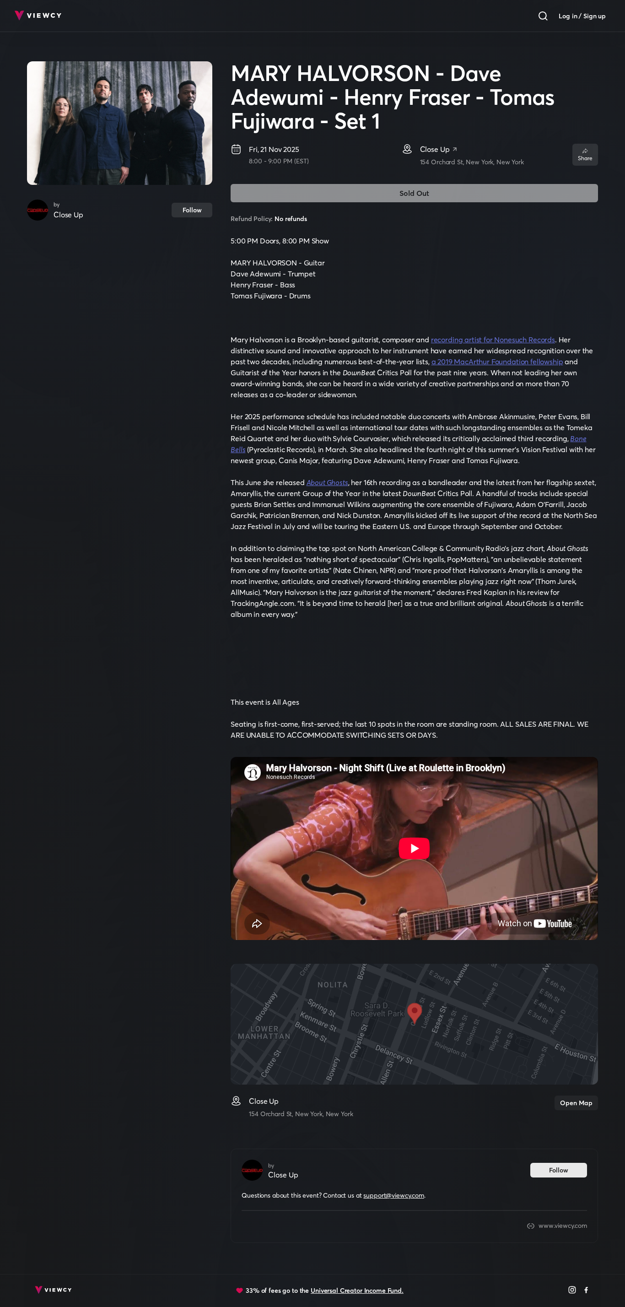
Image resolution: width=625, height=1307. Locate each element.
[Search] (543, 16)
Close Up (68, 214)
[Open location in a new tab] (454, 150)
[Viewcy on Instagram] (572, 1290)
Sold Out (414, 193)
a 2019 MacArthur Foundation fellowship (497, 361)
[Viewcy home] (38, 16)
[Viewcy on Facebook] (586, 1290)
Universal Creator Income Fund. (357, 1290)
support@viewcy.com (393, 1195)
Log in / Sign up (582, 16)
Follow (192, 210)
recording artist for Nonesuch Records (493, 339)
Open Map (576, 1103)
